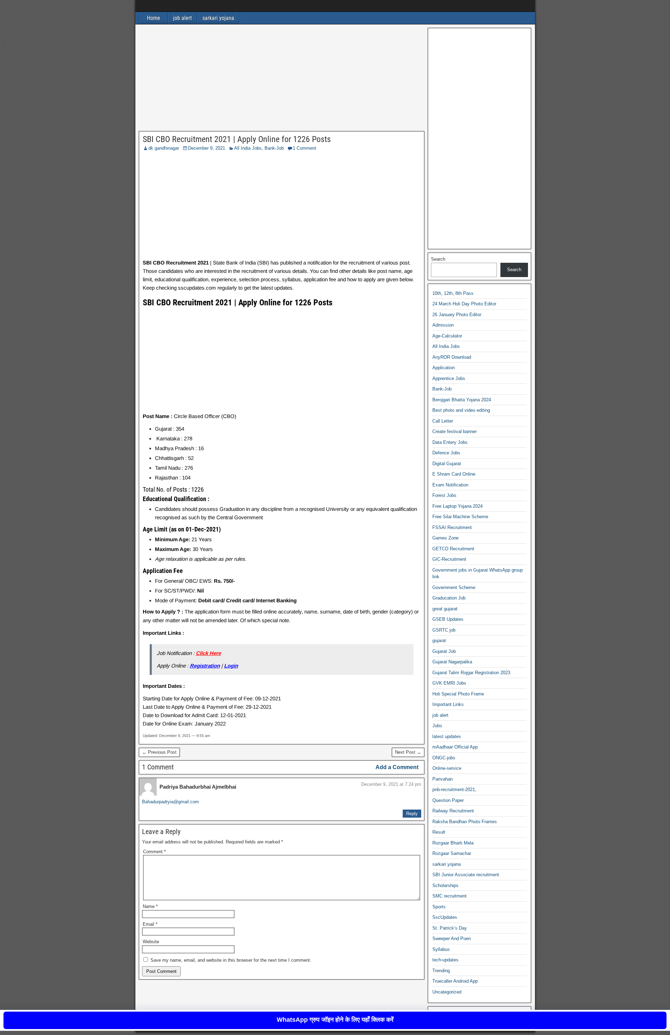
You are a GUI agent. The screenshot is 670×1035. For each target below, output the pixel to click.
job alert (182, 18)
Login (231, 666)
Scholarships (445, 885)
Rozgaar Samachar (451, 853)
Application (443, 367)
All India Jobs (248, 148)
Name (150, 906)
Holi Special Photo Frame (458, 694)
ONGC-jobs (443, 757)
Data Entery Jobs (450, 442)
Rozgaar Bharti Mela (453, 843)
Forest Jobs (444, 495)
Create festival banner (454, 431)
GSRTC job (443, 630)
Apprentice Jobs (448, 378)
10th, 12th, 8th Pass (453, 293)
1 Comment (304, 148)
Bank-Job (274, 148)
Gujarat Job (444, 651)
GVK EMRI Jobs (449, 683)
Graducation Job (449, 598)
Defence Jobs (446, 452)
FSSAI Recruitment (452, 527)
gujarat (439, 640)
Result (438, 832)
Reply (412, 813)
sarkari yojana (218, 18)
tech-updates (445, 959)
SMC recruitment (449, 896)
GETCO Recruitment (453, 548)
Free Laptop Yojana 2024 (457, 506)
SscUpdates (444, 917)
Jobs (437, 725)
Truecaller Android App (455, 981)
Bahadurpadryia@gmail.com (170, 801)
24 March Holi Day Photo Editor (464, 303)
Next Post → (408, 752)
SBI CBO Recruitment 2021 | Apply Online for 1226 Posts (237, 139)
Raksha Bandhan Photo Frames (464, 821)
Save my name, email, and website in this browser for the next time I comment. (230, 960)
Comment (154, 851)
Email (150, 924)
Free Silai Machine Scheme (460, 516)
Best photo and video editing (461, 410)
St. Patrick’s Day (449, 928)
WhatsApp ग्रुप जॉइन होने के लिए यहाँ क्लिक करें (335, 1019)
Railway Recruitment (453, 810)
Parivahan (442, 779)
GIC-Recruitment (449, 559)
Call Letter (442, 421)
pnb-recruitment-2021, (454, 789)
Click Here (208, 653)
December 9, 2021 (206, 148)
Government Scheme (453, 587)
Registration (205, 666)
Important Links (448, 704)
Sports (439, 906)
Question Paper (448, 800)
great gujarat (444, 608)
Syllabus (441, 949)
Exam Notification (450, 484)
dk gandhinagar (163, 148)
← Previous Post (159, 752)
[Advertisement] (282, 79)
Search (438, 259)
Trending (441, 970)
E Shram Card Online (453, 474)
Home (153, 18)
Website (151, 941)
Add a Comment (396, 767)
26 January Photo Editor (456, 314)
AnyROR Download (451, 357)
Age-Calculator (447, 335)
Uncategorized (446, 992)
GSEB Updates (447, 619)
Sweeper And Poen (451, 938)
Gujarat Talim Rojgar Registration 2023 (471, 672)
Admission (443, 325)
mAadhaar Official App (455, 747)
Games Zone (445, 538)
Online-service (446, 768)
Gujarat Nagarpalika (452, 661)
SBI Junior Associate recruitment (465, 874)
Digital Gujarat (446, 463)
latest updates (446, 736)
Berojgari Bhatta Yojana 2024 (461, 399)
